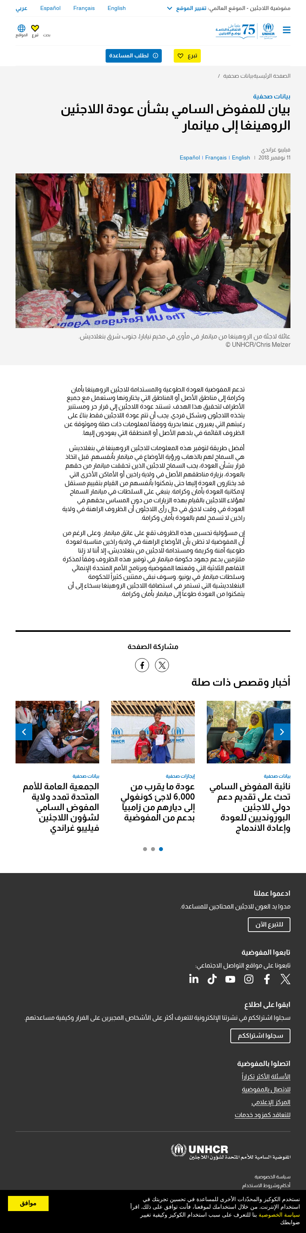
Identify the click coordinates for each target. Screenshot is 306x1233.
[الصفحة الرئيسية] (250, 31)
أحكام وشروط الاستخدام (266, 1185)
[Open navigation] (286, 31)
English (117, 8)
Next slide (24, 732)
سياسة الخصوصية (272, 1177)
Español (50, 8)
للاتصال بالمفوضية (266, 1089)
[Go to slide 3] (143, 851)
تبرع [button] (35, 35)
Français (84, 8)
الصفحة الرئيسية (271, 76)
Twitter (285, 979)
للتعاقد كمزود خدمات (262, 1114)
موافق (28, 1203)
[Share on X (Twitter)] (162, 665)
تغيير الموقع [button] (191, 8)
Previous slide (282, 732)
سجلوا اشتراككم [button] (260, 1035)
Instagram (248, 979)
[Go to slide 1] (159, 851)
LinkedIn (193, 979)
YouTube (230, 979)
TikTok (212, 979)
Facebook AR (267, 979)
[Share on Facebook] (142, 665)
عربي (21, 8)
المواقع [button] (21, 35)
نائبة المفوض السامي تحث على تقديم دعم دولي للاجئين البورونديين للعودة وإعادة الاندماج (249, 807)
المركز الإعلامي (270, 1102)
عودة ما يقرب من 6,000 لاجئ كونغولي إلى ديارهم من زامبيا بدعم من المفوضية (157, 801)
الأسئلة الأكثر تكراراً (266, 1076)
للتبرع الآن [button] (269, 924)
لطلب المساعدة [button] (129, 55)
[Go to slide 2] (151, 851)
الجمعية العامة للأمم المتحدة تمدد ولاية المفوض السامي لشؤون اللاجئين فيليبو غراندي (61, 807)
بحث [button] (46, 35)
